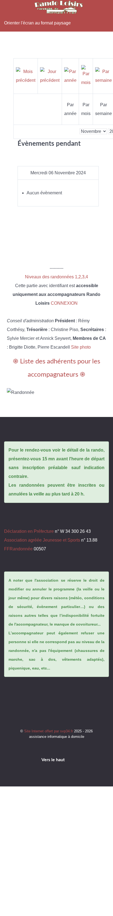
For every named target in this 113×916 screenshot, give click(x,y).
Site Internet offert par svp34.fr (49, 731)
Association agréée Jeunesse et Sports (42, 540)
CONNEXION (64, 303)
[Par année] (70, 75)
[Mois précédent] (25, 75)
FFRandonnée (18, 549)
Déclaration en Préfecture (29, 531)
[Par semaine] (103, 75)
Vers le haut (53, 760)
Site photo (81, 347)
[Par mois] (86, 75)
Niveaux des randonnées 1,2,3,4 (56, 276)
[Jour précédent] (50, 75)
